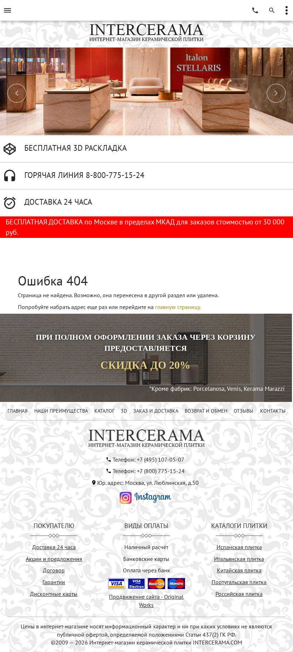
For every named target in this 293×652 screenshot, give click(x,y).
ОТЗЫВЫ (243, 411)
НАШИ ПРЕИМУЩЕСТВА (61, 411)
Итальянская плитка (239, 558)
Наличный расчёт (146, 547)
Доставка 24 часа (54, 547)
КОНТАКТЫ (272, 411)
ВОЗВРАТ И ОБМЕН (206, 411)
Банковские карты (146, 558)
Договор (54, 570)
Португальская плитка (239, 582)
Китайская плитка (239, 570)
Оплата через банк (146, 570)
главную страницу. (178, 306)
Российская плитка (239, 593)
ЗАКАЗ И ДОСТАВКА (155, 411)
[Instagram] (145, 497)
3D (124, 411)
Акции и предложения (54, 558)
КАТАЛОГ (104, 411)
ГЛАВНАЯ (18, 411)
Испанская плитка (239, 547)
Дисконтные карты (54, 593)
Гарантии (54, 582)
